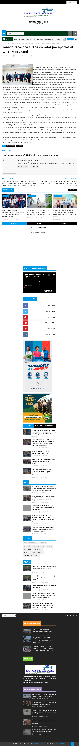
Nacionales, (27, 56)
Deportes (5, 196)
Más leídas (39, 426)
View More (73, 190)
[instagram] (76, 615)
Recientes (28, 426)
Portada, (33, 56)
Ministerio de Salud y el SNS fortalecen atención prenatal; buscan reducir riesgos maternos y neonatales (43, 498)
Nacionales (61, 39)
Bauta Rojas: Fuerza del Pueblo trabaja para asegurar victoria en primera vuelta (44, 568)
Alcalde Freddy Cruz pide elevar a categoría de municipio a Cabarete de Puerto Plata (44, 712)
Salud (37, 555)
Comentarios (50, 426)
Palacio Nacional (30, 552)
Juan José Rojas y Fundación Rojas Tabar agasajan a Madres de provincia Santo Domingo (44, 648)
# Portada (19, 146)
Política (40, 552)
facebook (64, 224)
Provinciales (28, 555)
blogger (14, 224)
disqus (39, 224)
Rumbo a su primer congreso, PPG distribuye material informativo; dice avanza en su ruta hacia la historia (43, 605)
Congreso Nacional (30, 543)
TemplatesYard (38, 743)
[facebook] (65, 615)
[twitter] (67, 615)
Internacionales (38, 546)
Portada (18, 43)
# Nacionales (11, 146)
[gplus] (70, 615)
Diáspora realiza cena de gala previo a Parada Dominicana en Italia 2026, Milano (43, 461)
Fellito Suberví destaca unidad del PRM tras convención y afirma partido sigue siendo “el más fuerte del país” (43, 595)
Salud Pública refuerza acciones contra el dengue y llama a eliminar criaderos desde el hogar (39, 212)
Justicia (49, 546)
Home (4, 43)
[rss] (73, 615)
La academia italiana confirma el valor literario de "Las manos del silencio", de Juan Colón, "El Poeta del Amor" (44, 432)
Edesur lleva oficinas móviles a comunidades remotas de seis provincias (44, 722)
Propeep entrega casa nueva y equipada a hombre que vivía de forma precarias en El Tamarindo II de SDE (65, 213)
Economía (27, 546)
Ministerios (28, 549)
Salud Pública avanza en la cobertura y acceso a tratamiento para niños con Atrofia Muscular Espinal (43, 529)
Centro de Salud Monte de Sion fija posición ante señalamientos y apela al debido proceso (44, 507)
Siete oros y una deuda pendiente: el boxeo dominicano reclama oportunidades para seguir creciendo (13, 213)
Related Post (7, 190)
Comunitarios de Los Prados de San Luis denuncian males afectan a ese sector (44, 631)
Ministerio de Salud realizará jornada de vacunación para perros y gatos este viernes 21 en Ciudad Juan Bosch (44, 488)
